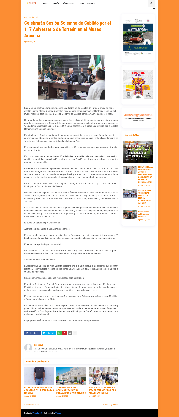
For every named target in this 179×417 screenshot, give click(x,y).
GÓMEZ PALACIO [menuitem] (69, 3)
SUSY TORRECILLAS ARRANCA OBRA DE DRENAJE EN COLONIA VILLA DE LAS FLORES (102, 390)
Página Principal (30, 17)
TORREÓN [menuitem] (55, 3)
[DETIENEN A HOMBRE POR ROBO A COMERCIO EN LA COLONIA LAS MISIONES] (39, 376)
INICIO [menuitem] (45, 3)
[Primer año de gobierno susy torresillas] (130, 214)
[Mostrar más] (75, 333)
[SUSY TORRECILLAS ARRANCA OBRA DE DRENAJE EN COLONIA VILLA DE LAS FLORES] (103, 376)
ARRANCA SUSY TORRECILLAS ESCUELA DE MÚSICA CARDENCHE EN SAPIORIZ (144, 197)
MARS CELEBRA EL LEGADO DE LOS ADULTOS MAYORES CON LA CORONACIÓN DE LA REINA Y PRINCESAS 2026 (145, 174)
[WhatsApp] (59, 333)
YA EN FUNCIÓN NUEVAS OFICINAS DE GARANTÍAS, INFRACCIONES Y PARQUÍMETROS (71, 390)
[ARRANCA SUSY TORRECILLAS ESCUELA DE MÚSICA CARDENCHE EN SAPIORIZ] (130, 193)
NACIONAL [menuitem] (91, 3)
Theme (58, 413)
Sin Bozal (38, 345)
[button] (151, 3)
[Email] (70, 333)
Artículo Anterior (32, 404)
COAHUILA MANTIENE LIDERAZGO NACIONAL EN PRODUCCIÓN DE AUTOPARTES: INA (137, 151)
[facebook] (154, 9)
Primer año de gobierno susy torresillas (143, 214)
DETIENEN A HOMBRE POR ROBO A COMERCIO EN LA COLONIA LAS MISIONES (39, 390)
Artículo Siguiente (110, 404)
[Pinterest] (64, 333)
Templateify (37, 413)
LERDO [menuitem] (81, 3)
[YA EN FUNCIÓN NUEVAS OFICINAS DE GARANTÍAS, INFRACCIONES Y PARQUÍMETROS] (71, 376)
